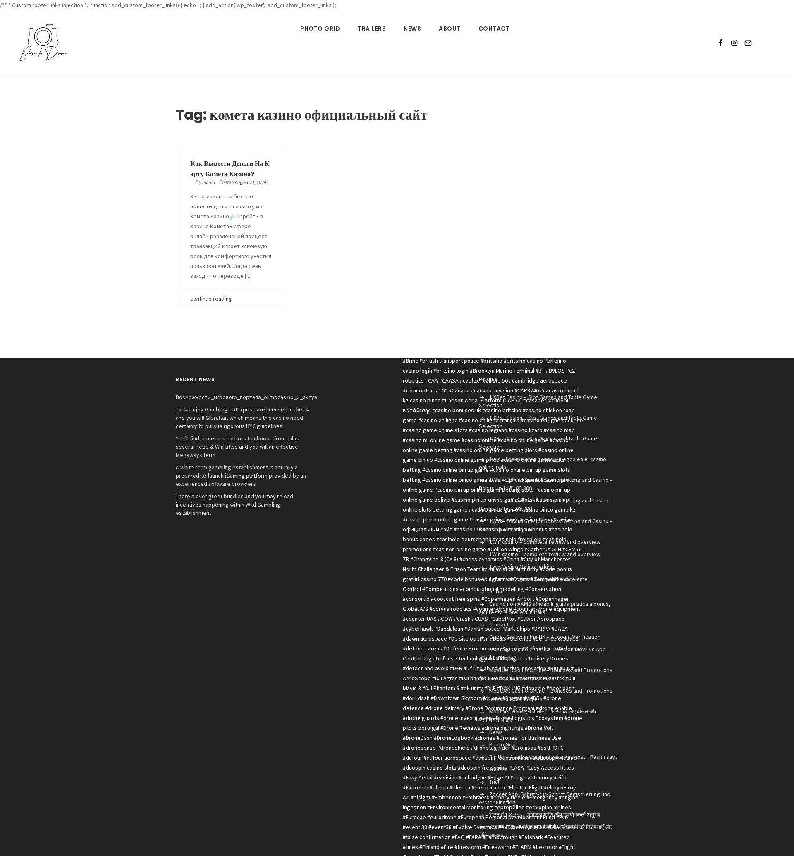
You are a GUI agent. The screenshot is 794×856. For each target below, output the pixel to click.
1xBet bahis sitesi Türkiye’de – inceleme (538, 579)
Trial (494, 781)
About (450, 28)
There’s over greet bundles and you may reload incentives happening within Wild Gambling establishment (234, 504)
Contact (494, 28)
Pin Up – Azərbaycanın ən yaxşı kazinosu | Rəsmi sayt (553, 756)
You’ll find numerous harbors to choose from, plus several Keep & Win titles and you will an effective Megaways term (237, 447)
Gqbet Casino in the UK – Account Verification (544, 637)
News (412, 28)
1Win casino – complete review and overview (544, 541)
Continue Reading (211, 298)
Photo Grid (320, 28)
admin (208, 182)
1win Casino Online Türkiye (521, 566)
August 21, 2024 (250, 182)
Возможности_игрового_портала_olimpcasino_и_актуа (246, 397)
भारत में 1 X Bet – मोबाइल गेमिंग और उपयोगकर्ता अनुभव (544, 814)
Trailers (372, 28)
